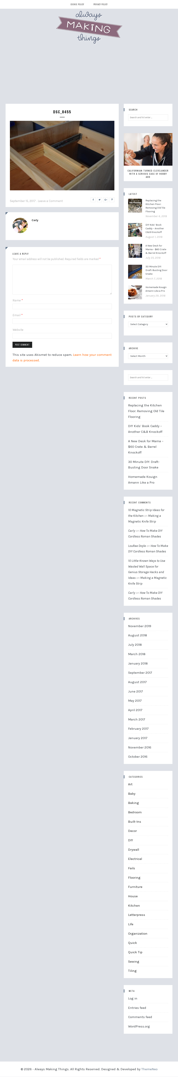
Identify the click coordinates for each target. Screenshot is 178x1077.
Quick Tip (135, 952)
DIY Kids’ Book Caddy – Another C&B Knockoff (154, 228)
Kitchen (134, 906)
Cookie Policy (77, 4)
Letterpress (136, 915)
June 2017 (135, 691)
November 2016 (139, 747)
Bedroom (135, 812)
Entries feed (137, 1008)
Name (18, 300)
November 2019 (139, 626)
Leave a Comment (50, 201)
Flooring (134, 878)
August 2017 (137, 682)
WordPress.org (139, 1026)
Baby (131, 794)
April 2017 (135, 710)
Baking (133, 803)
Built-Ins (134, 822)
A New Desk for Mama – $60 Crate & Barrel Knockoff (155, 249)
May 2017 (135, 701)
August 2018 (137, 635)
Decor (132, 831)
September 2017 (140, 673)
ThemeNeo (149, 1069)
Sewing (133, 961)
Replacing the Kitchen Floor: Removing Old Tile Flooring (146, 411)
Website (18, 330)
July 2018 (135, 645)
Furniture (135, 887)
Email (17, 315)
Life (130, 924)
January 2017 (137, 738)
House (133, 896)
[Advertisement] (89, 77)
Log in (132, 998)
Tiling (132, 971)
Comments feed (140, 1017)
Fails (131, 868)
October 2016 (137, 757)
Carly (35, 220)
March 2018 (136, 654)
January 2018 (138, 663)
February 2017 (138, 729)
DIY (130, 840)
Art (130, 784)
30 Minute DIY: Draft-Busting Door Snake (156, 270)
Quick (132, 943)
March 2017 (136, 719)
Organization (137, 934)
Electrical (135, 859)
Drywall (133, 850)
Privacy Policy (101, 4)
